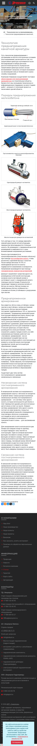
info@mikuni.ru (8, 637)
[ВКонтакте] (2, 504)
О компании (8, 518)
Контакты (7, 587)
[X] (10, 504)
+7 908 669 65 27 (9, 615)
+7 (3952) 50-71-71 (8, 631)
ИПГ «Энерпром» (13, 704)
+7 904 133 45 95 (9, 601)
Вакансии (6, 537)
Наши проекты (8, 534)
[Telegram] (13, 504)
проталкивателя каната (19, 258)
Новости (6, 563)
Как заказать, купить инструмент (15, 541)
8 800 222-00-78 (9, 691)
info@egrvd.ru (8, 694)
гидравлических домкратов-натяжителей (16, 271)
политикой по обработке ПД (20, 738)
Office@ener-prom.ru (10, 618)
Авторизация (8, 580)
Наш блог (6, 523)
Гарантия (6, 573)
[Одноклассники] (5, 504)
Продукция (7, 559)
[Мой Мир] (8, 504)
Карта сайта (7, 576)
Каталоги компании (10, 566)
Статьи (5, 570)
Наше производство (10, 527)
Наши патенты (8, 530)
